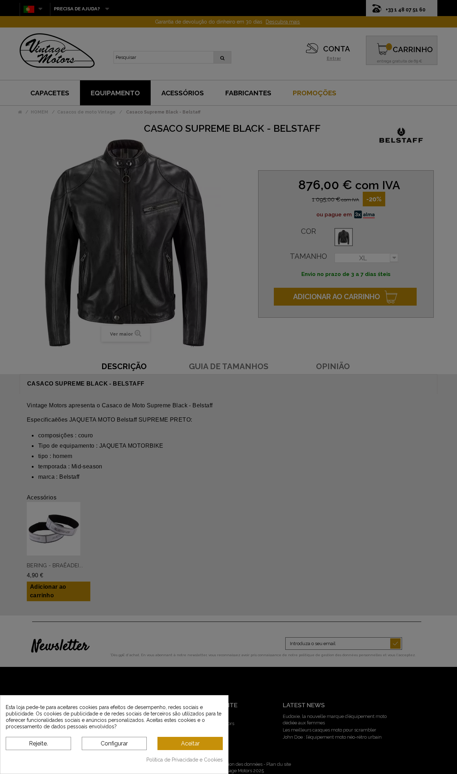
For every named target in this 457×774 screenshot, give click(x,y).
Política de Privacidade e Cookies (184, 760)
